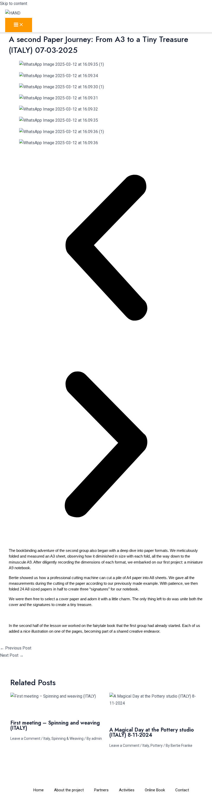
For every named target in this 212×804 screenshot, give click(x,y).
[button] (106, 248)
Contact (182, 790)
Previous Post (15, 648)
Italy (46, 738)
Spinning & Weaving (67, 738)
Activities (126, 790)
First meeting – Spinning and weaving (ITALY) (55, 725)
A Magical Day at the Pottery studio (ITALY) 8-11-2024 (151, 732)
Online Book (155, 790)
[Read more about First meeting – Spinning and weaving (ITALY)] (53, 696)
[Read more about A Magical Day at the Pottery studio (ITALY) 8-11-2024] (155, 703)
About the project (69, 790)
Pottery (156, 745)
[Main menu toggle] (18, 25)
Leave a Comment (25, 738)
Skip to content (13, 3)
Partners (101, 790)
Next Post (12, 655)
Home (38, 790)
